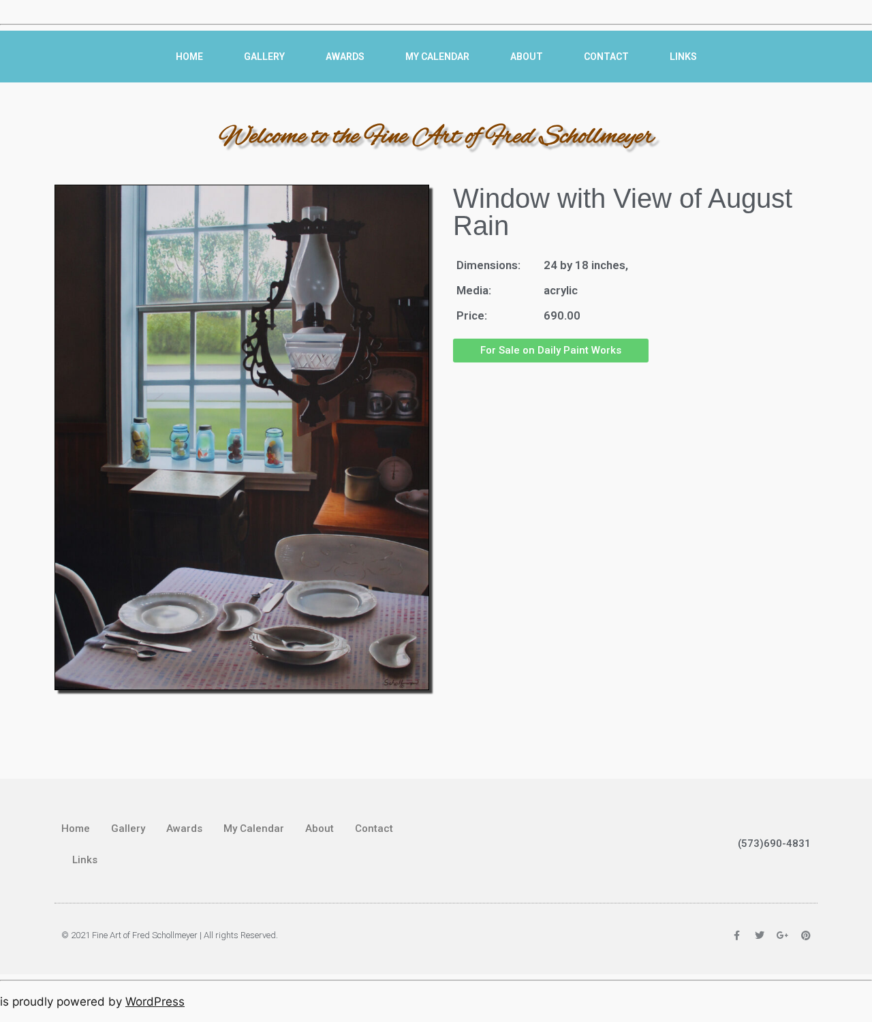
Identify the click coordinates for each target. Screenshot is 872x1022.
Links (683, 56)
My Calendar (437, 56)
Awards (345, 56)
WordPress (155, 1001)
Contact (606, 56)
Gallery (264, 56)
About (526, 56)
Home (189, 56)
